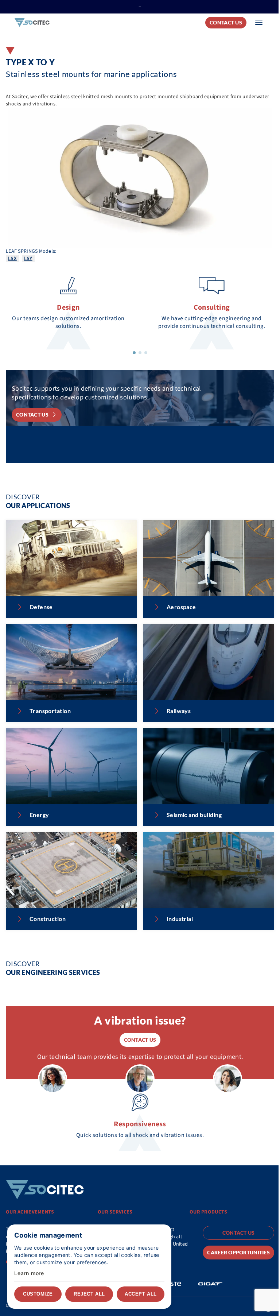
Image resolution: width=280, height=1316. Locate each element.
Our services (115, 1212)
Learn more (29, 1273)
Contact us (226, 22)
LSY (28, 258)
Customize (38, 1294)
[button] (134, 352)
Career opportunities (238, 1252)
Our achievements (30, 1212)
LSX (12, 258)
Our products (208, 1212)
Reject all (89, 1294)
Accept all (140, 1294)
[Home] (32, 22)
